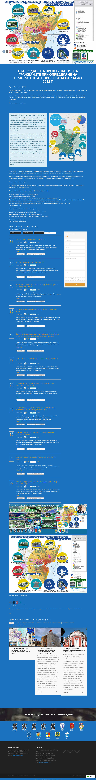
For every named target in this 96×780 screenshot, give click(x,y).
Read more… (20, 251)
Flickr (78, 751)
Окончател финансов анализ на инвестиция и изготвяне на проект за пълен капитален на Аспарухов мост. (37, 335)
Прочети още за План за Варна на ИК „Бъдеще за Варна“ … (29, 619)
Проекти (61, 3)
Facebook (64, 751)
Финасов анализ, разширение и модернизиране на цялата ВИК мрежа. (35, 433)
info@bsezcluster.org (44, 762)
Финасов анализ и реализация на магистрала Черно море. (35, 458)
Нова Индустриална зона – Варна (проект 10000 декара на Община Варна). (37, 483)
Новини (76, 3)
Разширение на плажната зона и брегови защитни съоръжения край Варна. (35, 384)
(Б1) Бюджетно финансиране (36, 350)
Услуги (68, 3)
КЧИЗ (14, 3)
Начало (38, 3)
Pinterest (71, 751)
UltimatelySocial (58, 779)
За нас (45, 3)
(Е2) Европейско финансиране (36, 254)
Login (66, 236)
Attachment (21, 254)
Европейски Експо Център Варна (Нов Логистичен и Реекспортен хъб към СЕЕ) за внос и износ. (35, 409)
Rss (75, 751)
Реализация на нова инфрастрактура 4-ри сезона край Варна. (36, 310)
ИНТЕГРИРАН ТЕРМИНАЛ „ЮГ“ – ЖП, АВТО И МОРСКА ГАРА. (37, 360)
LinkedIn (68, 751)
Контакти (83, 3)
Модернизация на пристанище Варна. (30, 262)
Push (75, 284)
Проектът (52, 3)
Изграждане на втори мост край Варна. (31, 239)
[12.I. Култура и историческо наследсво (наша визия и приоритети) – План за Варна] (74, 637)
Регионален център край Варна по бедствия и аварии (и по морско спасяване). (37, 286)
